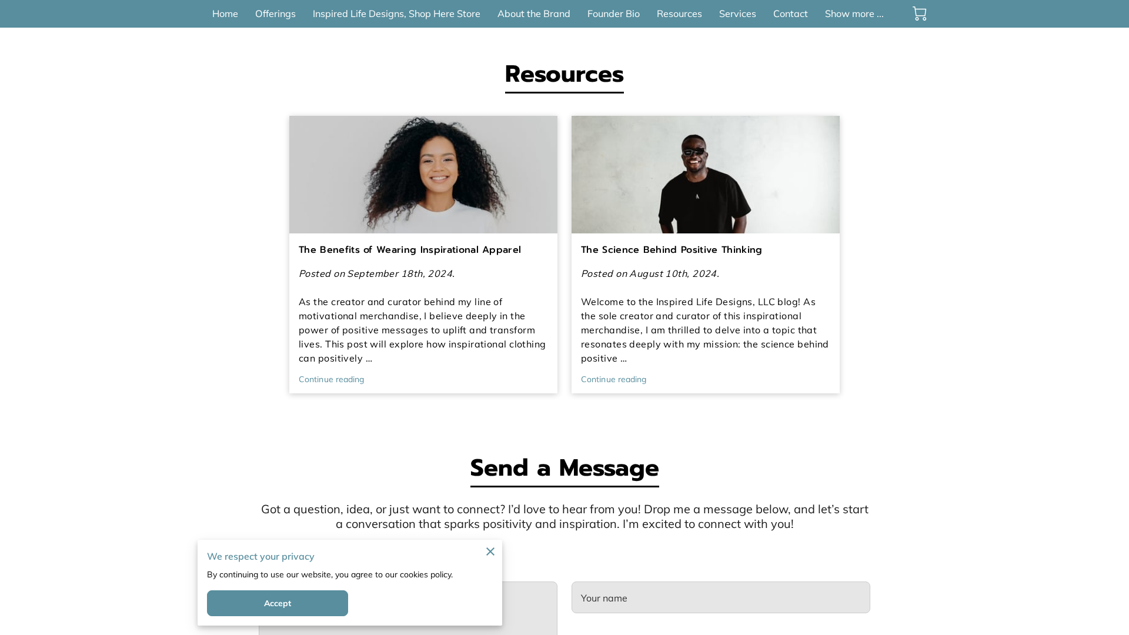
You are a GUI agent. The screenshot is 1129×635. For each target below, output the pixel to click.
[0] (920, 13)
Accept (278, 603)
